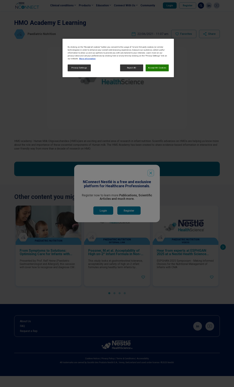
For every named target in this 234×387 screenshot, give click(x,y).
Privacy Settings (79, 68)
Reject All (131, 68)
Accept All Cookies (157, 68)
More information (87, 58)
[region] (118, 58)
